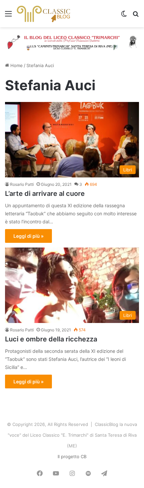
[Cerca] (135, 15)
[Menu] (8, 15)
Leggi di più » (28, 236)
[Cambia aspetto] (124, 15)
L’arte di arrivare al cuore (45, 193)
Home (16, 65)
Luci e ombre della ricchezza (51, 339)
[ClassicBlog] (43, 13)
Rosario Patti (22, 184)
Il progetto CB (72, 456)
